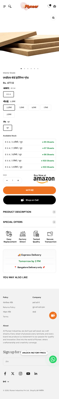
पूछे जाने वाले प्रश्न (39, 307)
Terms (5, 316)
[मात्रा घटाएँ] (7, 180)
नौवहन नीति (7, 312)
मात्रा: (5, 175)
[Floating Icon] (53, 359)
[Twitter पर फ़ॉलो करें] (13, 374)
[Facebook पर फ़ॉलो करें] (5, 374)
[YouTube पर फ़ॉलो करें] (28, 374)
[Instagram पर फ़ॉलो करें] (20, 374)
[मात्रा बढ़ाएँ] (18, 180)
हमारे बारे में (36, 302)
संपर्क (34, 312)
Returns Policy (9, 307)
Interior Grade (9, 73)
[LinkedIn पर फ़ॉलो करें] (36, 374)
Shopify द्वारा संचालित (37, 390)
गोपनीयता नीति (8, 302)
